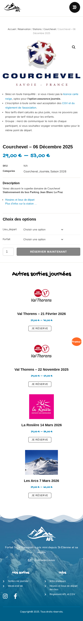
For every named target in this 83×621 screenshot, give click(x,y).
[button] (73, 47)
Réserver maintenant (48, 251)
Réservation (24, 29)
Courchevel (49, 29)
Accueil (12, 29)
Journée (44, 171)
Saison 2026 (58, 171)
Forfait (6, 239)
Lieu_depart (10, 229)
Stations (37, 29)
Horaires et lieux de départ (20, 199)
